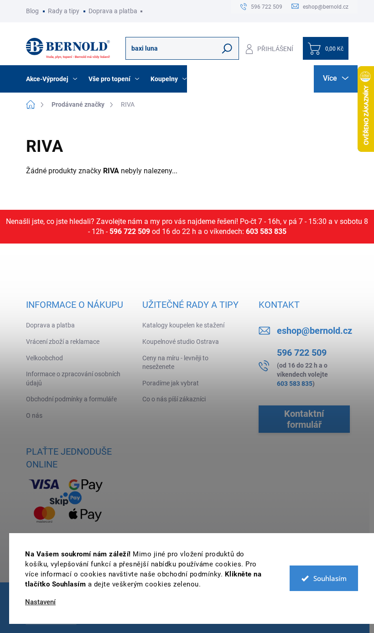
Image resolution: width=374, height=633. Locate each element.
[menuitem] (52, 79)
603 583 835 (266, 231)
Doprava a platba (112, 11)
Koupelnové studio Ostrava (180, 341)
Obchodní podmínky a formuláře (71, 399)
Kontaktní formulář (304, 419)
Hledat (227, 48)
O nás (34, 415)
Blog (32, 11)
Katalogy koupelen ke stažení (183, 325)
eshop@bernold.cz (314, 330)
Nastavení (40, 602)
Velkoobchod (44, 358)
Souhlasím (330, 578)
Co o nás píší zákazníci (174, 399)
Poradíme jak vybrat (170, 383)
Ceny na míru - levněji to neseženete (175, 362)
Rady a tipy (63, 11)
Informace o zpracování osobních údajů (73, 378)
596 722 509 (129, 231)
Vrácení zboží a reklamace (62, 341)
